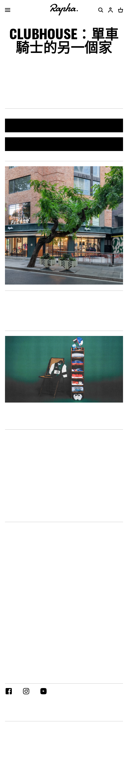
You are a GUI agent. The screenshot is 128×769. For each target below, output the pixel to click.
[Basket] (119, 9)
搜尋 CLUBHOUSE (64, 125)
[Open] (7, 10)
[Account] (111, 9)
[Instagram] (26, 692)
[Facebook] (8, 692)
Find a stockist (64, 144)
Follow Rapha (18, 677)
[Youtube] (43, 692)
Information (17, 516)
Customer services (24, 423)
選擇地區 (14, 715)
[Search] (99, 9)
